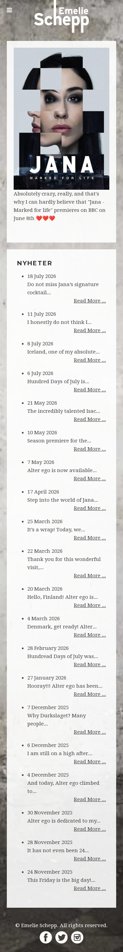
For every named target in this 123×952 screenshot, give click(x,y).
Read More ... (90, 301)
